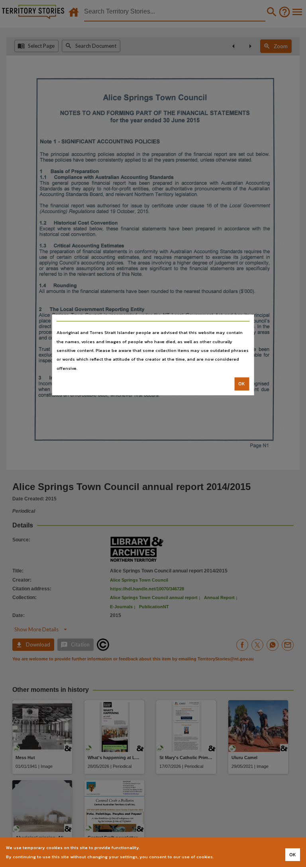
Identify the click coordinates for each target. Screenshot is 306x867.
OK (241, 383)
